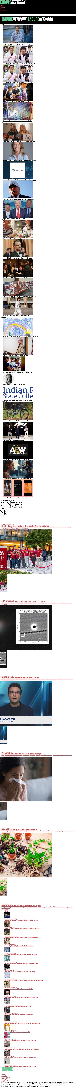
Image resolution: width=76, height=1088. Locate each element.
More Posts (4, 909)
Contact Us (4, 1076)
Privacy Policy (4, 1080)
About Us (3, 1074)
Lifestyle (2, 7)
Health (1, 6)
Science (2, 5)
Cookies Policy (4, 1078)
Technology (3, 10)
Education (2, 9)
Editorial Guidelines (5, 1077)
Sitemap (3, 1081)
